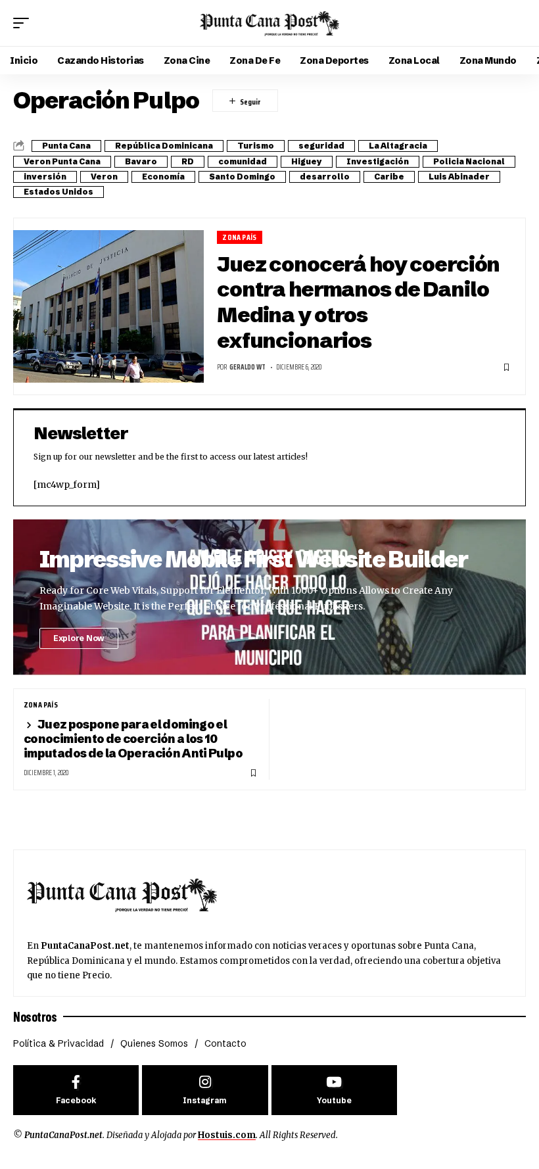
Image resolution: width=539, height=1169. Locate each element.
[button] (24, 23)
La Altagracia (398, 146)
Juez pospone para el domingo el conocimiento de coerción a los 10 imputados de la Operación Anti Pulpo (133, 739)
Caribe (389, 176)
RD (187, 161)
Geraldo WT (247, 367)
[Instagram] (205, 1090)
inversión (45, 176)
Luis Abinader (459, 176)
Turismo (255, 146)
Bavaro (141, 161)
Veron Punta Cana (62, 161)
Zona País (239, 237)
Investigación (377, 161)
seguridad (321, 146)
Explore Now (79, 638)
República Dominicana (164, 146)
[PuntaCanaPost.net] (269, 23)
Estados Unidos (58, 192)
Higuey (306, 161)
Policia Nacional (469, 161)
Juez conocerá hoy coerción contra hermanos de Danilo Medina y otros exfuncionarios (358, 302)
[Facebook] (76, 1090)
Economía (163, 176)
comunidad (242, 161)
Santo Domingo (242, 176)
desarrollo (325, 176)
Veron (104, 176)
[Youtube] (334, 1090)
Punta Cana (66, 146)
